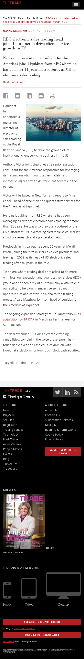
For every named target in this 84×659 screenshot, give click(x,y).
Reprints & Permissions (60, 430)
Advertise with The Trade (63, 451)
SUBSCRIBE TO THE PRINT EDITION (42, 621)
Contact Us (52, 415)
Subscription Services (59, 420)
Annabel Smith (16, 82)
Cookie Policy (54, 434)
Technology (11, 434)
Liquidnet (21, 362)
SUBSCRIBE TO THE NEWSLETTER (42, 634)
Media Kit (51, 425)
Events (7, 454)
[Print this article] (52, 96)
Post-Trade (10, 439)
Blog (6, 459)
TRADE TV (10, 464)
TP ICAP (34, 362)
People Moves (10, 31)
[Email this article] (41, 96)
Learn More (8, 641)
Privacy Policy (54, 439)
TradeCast (10, 468)
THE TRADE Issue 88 (13, 552)
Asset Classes (12, 444)
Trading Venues (13, 430)
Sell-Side (22, 31)
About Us (51, 410)
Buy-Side (9, 415)
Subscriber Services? (24, 628)
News (7, 410)
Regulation (10, 425)
